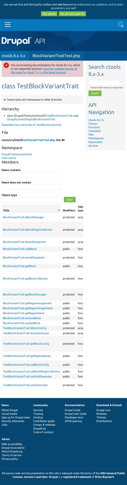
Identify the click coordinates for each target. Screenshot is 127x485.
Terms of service (11, 455)
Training (38, 413)
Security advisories (13, 421)
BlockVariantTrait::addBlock (20, 248)
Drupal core (103, 410)
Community (40, 405)
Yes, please (49, 13)
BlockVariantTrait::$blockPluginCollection (27, 229)
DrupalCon (39, 428)
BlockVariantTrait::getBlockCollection (25, 278)
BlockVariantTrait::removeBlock (22, 318)
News (5, 405)
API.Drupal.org (73, 421)
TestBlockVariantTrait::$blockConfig (24, 328)
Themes (101, 417)
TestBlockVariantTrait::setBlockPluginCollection (31, 371)
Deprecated (95, 142)
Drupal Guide (72, 410)
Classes (93, 123)
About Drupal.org (12, 451)
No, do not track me (72, 13)
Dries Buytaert (104, 476)
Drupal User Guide (75, 413)
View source (9, 157)
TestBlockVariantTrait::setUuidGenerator (27, 376)
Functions (94, 127)
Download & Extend (109, 405)
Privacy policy (10, 458)
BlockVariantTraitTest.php (56, 56)
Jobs (4, 424)
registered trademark (77, 476)
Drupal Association (13, 447)
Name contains (11, 170)
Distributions (104, 421)
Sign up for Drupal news (16, 417)
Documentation (75, 405)
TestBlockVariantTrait (59, 115)
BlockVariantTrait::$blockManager (23, 217)
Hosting (38, 417)
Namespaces (96, 138)
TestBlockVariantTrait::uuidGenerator (25, 385)
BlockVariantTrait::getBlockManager (24, 294)
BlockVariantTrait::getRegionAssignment (27, 303)
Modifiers (69, 210)
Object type (9, 195)
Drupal (53, 476)
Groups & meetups (44, 424)
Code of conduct (43, 432)
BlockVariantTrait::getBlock (19, 266)
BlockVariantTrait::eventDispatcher (24, 257)
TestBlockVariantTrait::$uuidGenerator (26, 333)
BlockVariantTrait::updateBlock (21, 323)
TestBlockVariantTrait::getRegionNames (27, 355)
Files (91, 134)
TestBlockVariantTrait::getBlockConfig (26, 343)
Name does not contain (16, 182)
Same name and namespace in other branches (34, 99)
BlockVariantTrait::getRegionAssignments (28, 308)
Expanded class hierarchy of (31, 124)
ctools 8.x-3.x (13, 56)
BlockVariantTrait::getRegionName (23, 313)
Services (93, 145)
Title (31, 210)
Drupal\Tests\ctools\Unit (17, 154)
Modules (101, 413)
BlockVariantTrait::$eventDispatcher (24, 241)
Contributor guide (44, 421)
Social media (9, 413)
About (6, 439)
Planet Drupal (10, 410)
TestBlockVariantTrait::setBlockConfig (26, 364)
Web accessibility (12, 444)
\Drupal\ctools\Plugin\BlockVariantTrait (31, 119)
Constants (94, 130)
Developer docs (74, 417)
